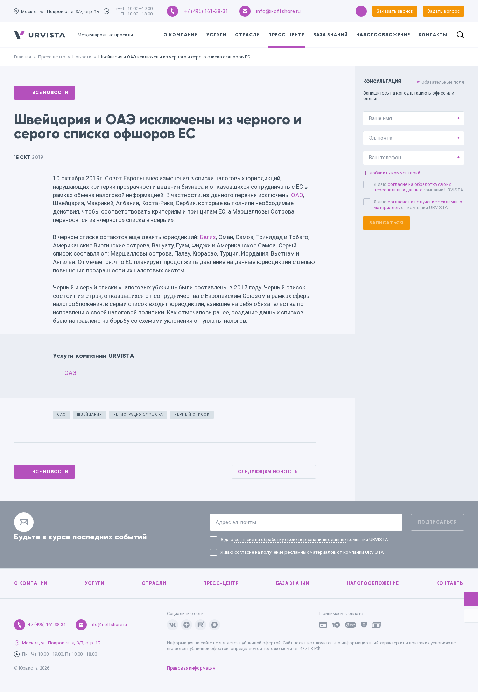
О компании (180, 35)
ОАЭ (297, 194)
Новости (81, 57)
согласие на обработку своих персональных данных (412, 187)
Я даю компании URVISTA (418, 187)
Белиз (208, 236)
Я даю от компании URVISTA (418, 204)
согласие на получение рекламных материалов (285, 552)
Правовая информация (191, 668)
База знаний (330, 35)
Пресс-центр (286, 35)
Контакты (433, 35)
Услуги (216, 35)
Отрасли (247, 35)
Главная (22, 57)
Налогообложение (383, 35)
